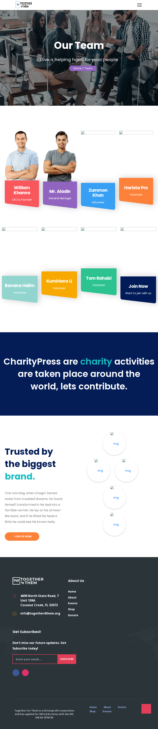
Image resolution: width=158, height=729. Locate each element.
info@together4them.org (40, 613)
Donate (73, 615)
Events (72, 603)
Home (77, 68)
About (72, 597)
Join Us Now (23, 536)
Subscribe (67, 659)
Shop (71, 609)
